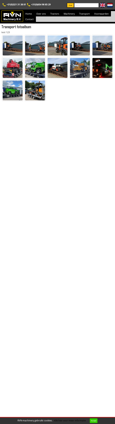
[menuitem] (28, 13)
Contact (29, 19)
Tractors (54, 13)
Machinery (69, 13)
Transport (84, 13)
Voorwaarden (101, 13)
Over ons (41, 13)
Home (28, 13)
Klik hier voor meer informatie (70, 420)
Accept (93, 420)
